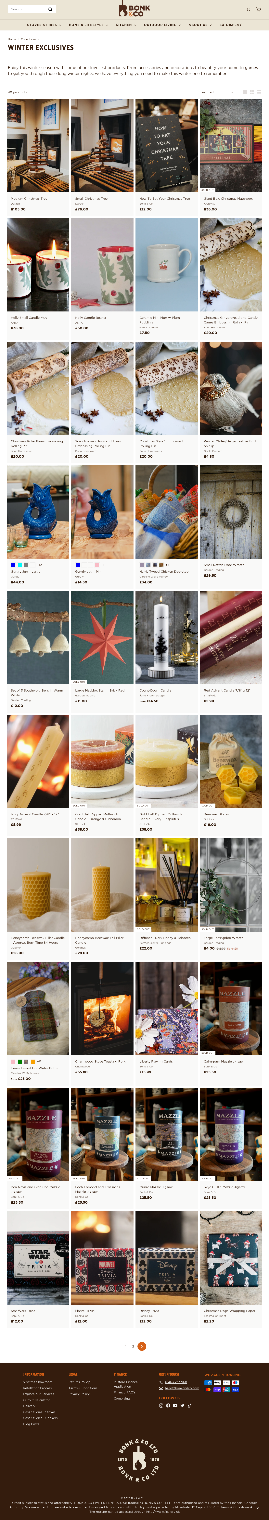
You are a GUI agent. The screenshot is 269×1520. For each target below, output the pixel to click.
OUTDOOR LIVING (161, 25)
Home (12, 39)
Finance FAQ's (124, 1392)
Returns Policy (79, 1382)
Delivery (29, 1406)
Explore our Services (38, 1394)
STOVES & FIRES (42, 25)
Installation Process (37, 1388)
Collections (28, 39)
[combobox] (32, 9)
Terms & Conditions (83, 1388)
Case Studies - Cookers (40, 1418)
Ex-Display (231, 25)
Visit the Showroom (37, 1382)
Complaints (122, 1398)
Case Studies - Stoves (39, 1412)
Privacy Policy (79, 1394)
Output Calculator (36, 1400)
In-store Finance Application (126, 1384)
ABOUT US (199, 25)
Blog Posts (31, 1424)
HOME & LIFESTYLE (87, 25)
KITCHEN (124, 25)
